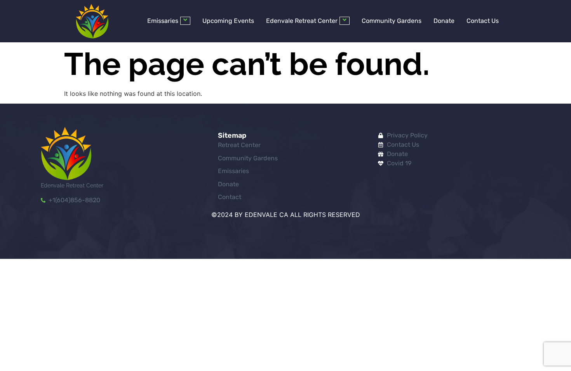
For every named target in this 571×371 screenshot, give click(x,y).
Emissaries (162, 20)
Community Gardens (391, 20)
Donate (443, 20)
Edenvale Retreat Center (302, 20)
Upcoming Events (228, 20)
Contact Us (483, 20)
